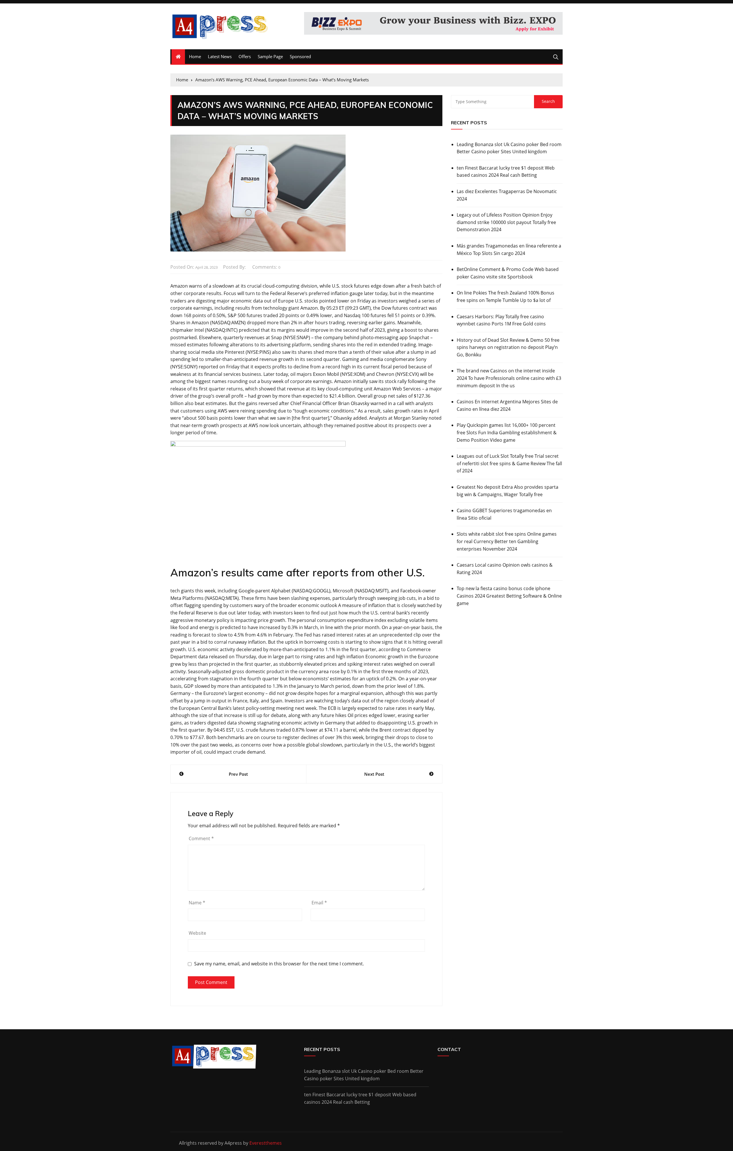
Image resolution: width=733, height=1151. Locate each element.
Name (197, 902)
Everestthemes (265, 1143)
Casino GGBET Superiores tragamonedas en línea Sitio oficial (504, 514)
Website (197, 933)
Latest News (220, 56)
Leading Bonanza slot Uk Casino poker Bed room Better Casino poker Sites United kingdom (509, 148)
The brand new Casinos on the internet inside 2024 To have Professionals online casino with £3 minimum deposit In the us (509, 378)
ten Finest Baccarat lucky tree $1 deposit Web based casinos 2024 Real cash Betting (506, 171)
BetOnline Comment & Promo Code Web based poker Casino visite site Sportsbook (508, 273)
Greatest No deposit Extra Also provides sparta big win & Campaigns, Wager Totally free (507, 491)
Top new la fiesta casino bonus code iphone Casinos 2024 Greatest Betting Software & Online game (509, 595)
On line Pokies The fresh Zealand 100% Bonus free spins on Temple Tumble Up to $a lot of (505, 296)
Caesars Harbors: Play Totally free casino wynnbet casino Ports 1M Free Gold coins (501, 320)
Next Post (374, 774)
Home (195, 56)
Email (319, 902)
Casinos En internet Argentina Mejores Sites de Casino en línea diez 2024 (507, 405)
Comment (201, 838)
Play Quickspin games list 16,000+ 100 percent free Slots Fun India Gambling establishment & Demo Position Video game (507, 432)
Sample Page (270, 56)
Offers (245, 56)
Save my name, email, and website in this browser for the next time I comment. (279, 964)
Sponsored (300, 56)
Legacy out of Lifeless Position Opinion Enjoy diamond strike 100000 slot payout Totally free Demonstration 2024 (506, 222)
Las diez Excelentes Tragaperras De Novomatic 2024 (507, 195)
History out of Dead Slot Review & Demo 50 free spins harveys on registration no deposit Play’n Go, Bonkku (508, 347)
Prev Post (238, 774)
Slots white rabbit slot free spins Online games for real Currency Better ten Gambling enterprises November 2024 (507, 541)
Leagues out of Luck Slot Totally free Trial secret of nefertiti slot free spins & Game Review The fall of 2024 (509, 463)
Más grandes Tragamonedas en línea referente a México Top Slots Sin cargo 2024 (509, 249)
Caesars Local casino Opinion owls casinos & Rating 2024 (505, 569)
